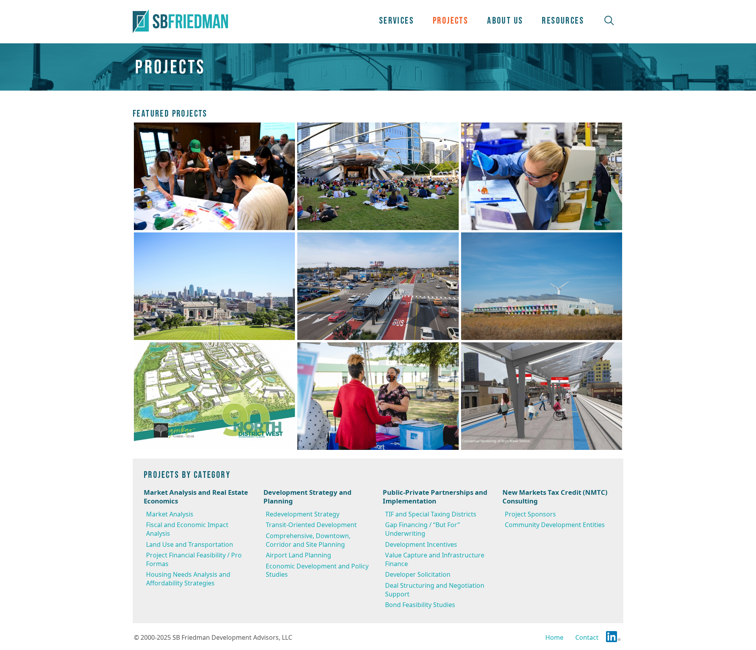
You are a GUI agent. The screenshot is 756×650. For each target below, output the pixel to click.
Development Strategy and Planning (307, 497)
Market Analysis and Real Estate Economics (196, 497)
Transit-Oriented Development (311, 524)
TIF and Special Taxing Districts (430, 514)
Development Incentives (421, 544)
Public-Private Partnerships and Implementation (435, 497)
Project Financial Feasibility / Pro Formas (194, 559)
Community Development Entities (555, 524)
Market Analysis (169, 514)
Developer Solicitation (417, 574)
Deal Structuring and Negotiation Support (434, 589)
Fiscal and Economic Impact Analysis (187, 529)
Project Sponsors (530, 514)
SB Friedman (180, 21)
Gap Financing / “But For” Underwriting (422, 529)
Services (396, 20)
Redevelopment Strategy (302, 514)
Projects (450, 20)
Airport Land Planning (298, 555)
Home (554, 637)
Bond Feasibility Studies (420, 604)
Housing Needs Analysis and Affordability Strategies (188, 578)
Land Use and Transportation (189, 544)
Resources (563, 20)
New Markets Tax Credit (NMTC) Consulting (555, 497)
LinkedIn (613, 636)
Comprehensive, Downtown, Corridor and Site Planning (308, 540)
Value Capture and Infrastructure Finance (434, 559)
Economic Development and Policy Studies (317, 570)
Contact (586, 637)
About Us (505, 20)
